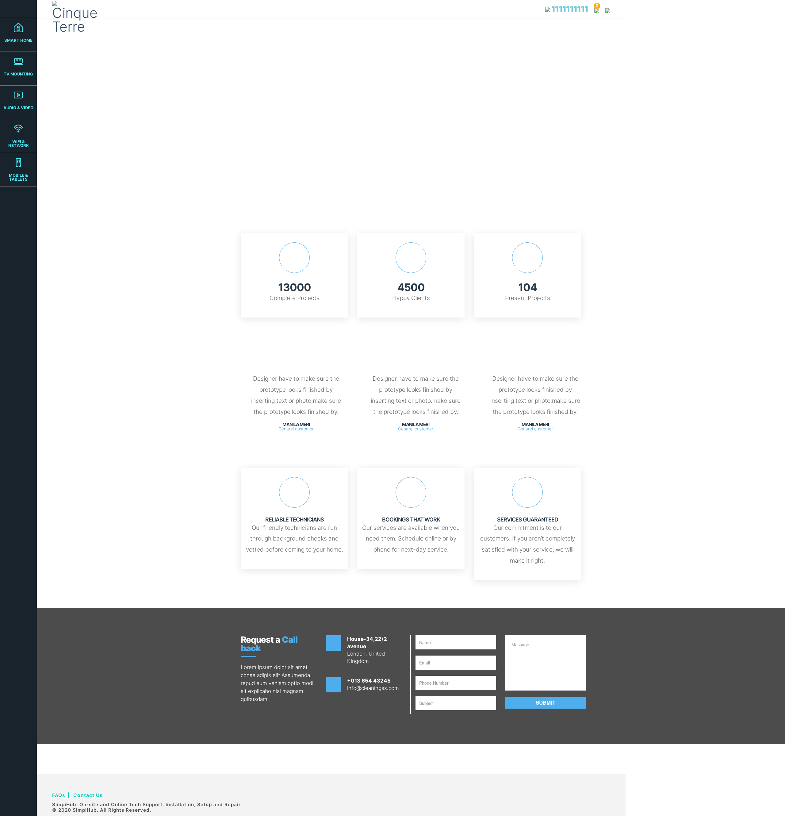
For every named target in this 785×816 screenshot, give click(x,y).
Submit (545, 702)
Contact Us (88, 795)
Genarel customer (296, 428)
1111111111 (569, 9)
